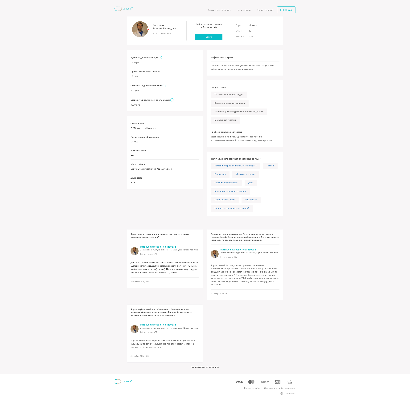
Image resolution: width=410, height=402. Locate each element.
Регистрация (286, 9)
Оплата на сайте (252, 388)
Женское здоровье (245, 174)
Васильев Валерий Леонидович (158, 246)
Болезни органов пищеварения (230, 191)
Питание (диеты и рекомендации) (231, 207)
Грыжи (270, 165)
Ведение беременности (226, 182)
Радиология (251, 199)
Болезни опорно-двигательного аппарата (235, 165)
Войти (209, 36)
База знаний (244, 10)
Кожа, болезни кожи (224, 199)
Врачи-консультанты (219, 10)
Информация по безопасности (279, 388)
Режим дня (220, 174)
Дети (250, 182)
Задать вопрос (265, 10)
